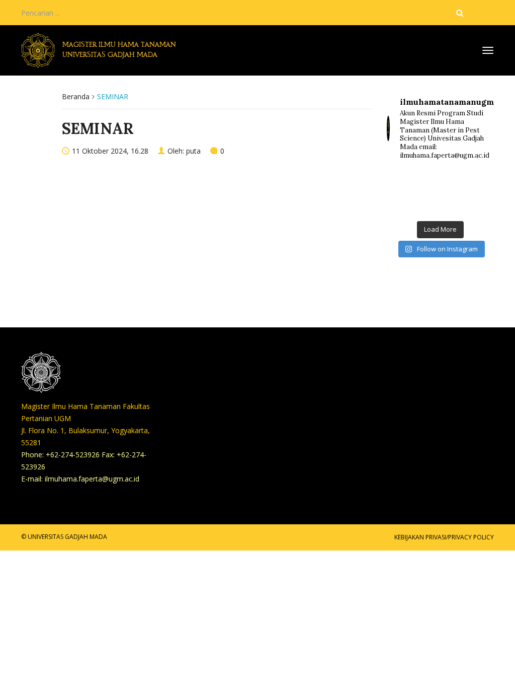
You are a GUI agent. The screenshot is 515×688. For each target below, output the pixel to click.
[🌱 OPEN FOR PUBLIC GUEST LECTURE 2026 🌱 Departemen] (477, 203)
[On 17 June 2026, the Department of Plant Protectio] (440, 181)
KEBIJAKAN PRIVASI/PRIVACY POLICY (444, 537)
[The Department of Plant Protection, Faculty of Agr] (404, 181)
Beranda (76, 96)
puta (193, 151)
